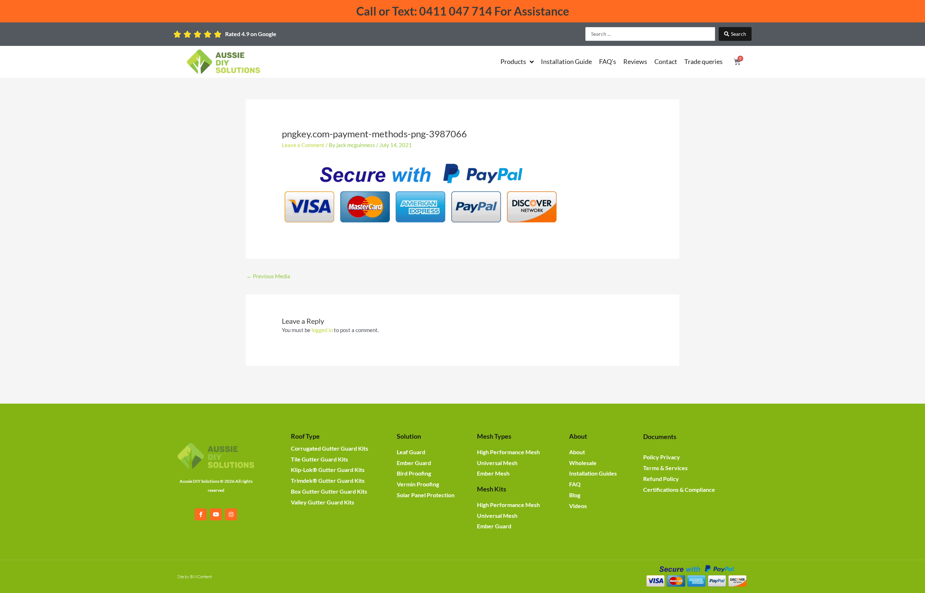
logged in (322, 330)
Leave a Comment (303, 145)
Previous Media (268, 276)
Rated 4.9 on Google (250, 33)
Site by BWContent (194, 576)
